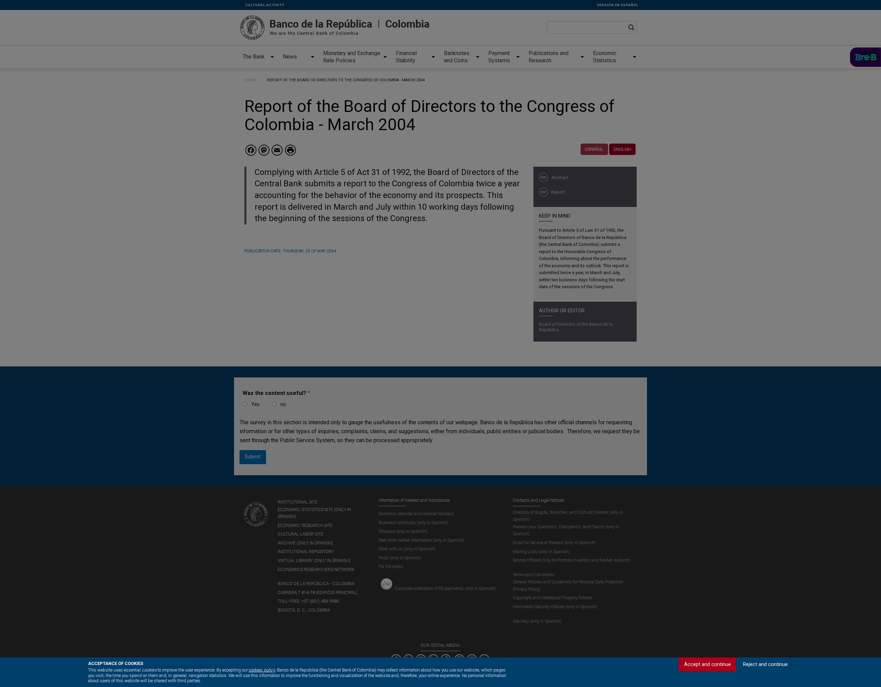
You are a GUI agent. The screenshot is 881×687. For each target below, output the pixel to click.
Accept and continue (707, 664)
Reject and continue (765, 664)
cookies (262, 670)
